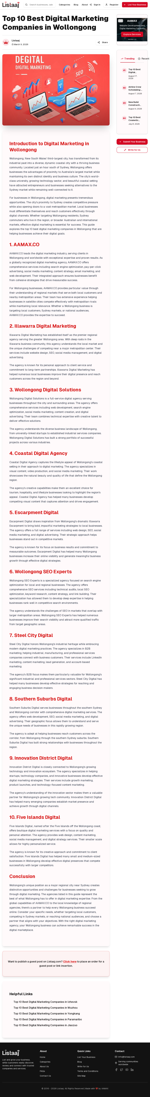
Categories (64, 5)
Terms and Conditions (87, 1071)
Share (105, 42)
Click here (69, 961)
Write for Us (83, 1066)
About (85, 5)
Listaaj (60, 1088)
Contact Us (45, 1076)
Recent (145, 58)
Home (42, 1057)
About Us (44, 1066)
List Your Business (137, 5)
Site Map (81, 1076)
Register (114, 5)
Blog (76, 5)
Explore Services (132, 34)
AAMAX (105, 1088)
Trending (129, 58)
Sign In (97, 5)
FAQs (42, 1071)
